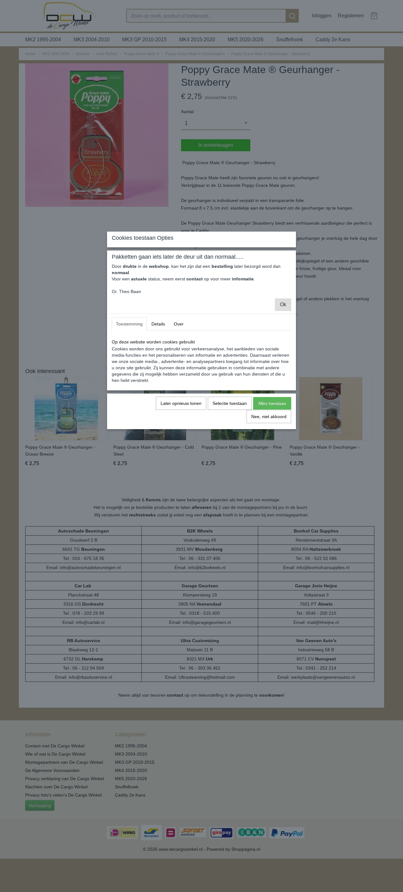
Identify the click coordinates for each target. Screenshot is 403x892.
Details (158, 323)
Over (179, 323)
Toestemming (129, 323)
